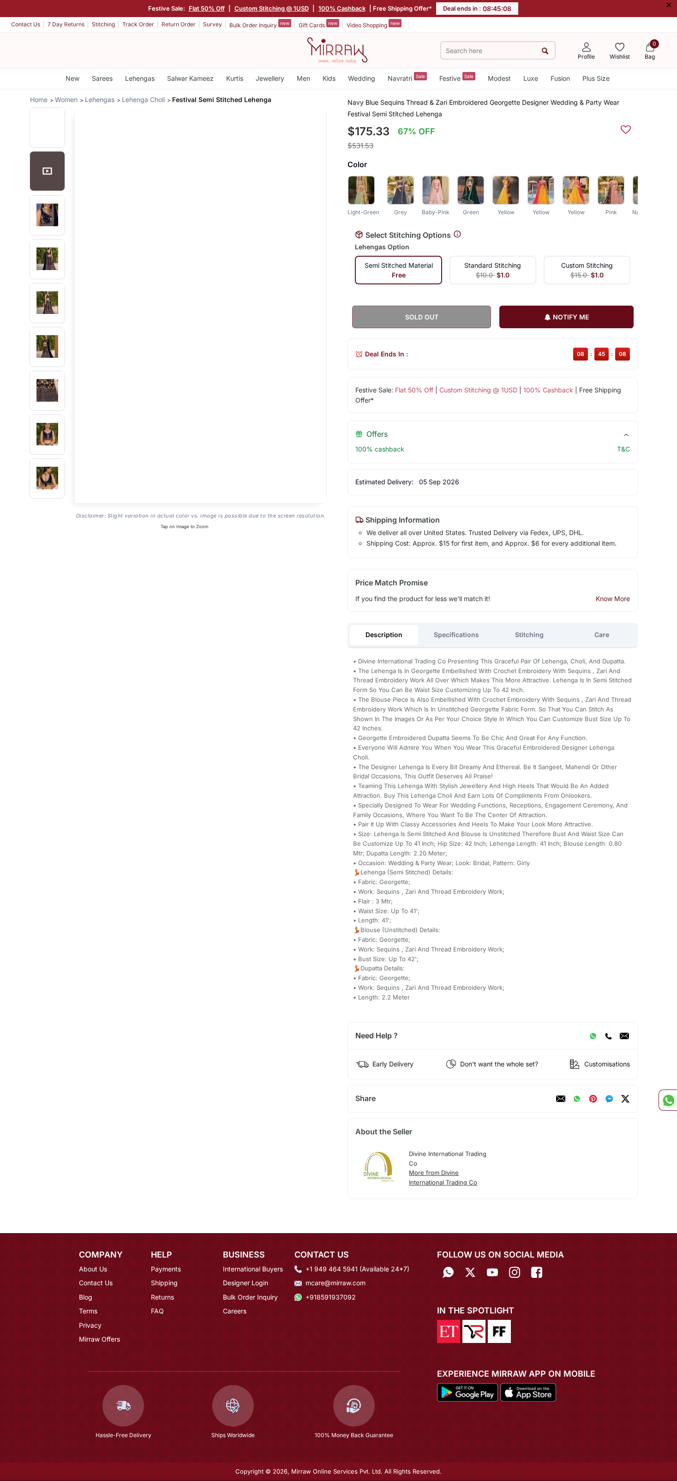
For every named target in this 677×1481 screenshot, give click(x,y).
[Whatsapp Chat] (668, 1100)
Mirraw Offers (99, 1339)
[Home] (337, 49)
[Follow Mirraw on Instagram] (514, 1272)
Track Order (138, 24)
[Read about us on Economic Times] (448, 1331)
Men (303, 78)
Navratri (406, 77)
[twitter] (625, 1098)
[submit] (545, 50)
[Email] (624, 1036)
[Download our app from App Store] (528, 1391)
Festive (456, 77)
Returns (162, 1297)
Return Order (179, 24)
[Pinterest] (593, 1098)
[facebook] (609, 1098)
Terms (88, 1311)
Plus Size (596, 78)
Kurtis (234, 78)
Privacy (90, 1325)
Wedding (361, 78)
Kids (329, 78)
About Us (93, 1269)
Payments (166, 1269)
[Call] (608, 1036)
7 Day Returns (66, 24)
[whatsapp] (576, 1098)
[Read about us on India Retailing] (473, 1331)
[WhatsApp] (593, 1036)
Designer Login (245, 1283)
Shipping (164, 1283)
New (72, 78)
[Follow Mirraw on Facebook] (537, 1272)
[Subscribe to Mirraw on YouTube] (492, 1272)
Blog (85, 1297)
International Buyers (253, 1269)
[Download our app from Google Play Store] (467, 1391)
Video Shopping (373, 24)
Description (383, 634)
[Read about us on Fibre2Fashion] (499, 1331)
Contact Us (25, 24)
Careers (234, 1311)
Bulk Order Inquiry (259, 24)
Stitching (103, 24)
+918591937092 (331, 1297)
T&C (623, 449)
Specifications (456, 634)
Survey (212, 24)
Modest (499, 78)
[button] (47, 127)
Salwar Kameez (190, 78)
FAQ (157, 1311)
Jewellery (270, 78)
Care (601, 634)
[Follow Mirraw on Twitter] (470, 1272)
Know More (613, 598)
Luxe (530, 78)
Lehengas (140, 78)
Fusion (560, 78)
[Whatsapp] (448, 1272)
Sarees (102, 78)
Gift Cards (318, 24)
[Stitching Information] (457, 235)
